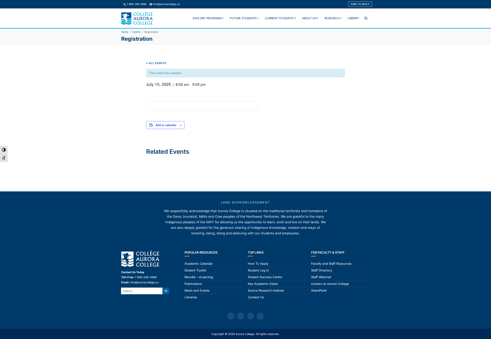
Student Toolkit (195, 270)
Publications (193, 284)
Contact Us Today (132, 272)
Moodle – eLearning (199, 277)
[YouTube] (250, 316)
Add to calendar (166, 125)
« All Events (156, 63)
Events (136, 31)
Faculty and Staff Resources (331, 263)
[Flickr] (260, 316)
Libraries (191, 297)
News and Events (197, 290)
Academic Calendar (199, 263)
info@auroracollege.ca (166, 4)
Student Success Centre (265, 277)
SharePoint (319, 290)
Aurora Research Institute (266, 290)
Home (124, 31)
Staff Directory (321, 270)
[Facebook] (230, 316)
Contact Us (256, 297)
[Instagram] (240, 316)
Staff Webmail (321, 277)
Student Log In (258, 270)
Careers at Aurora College (330, 284)
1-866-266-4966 (137, 4)
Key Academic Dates (263, 284)
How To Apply (360, 4)
